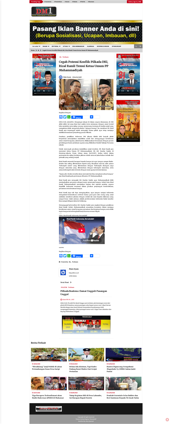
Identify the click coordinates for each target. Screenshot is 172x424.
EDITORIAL (55, 46)
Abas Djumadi (90, 421)
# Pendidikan (58, 1)
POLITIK (64, 287)
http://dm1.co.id (74, 273)
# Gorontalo (47, 1)
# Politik (82, 1)
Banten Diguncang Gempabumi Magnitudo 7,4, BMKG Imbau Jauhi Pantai (121, 369)
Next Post (64, 282)
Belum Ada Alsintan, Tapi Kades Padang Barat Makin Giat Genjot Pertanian (83, 369)
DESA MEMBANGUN (78, 46)
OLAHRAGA (90, 46)
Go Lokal (35, 46)
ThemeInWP (92, 419)
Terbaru (65, 57)
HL (60, 57)
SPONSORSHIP (116, 46)
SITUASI (65, 46)
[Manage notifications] (167, 419)
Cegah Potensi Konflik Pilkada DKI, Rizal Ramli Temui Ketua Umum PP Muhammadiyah (83, 66)
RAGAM (45, 46)
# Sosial (67, 1)
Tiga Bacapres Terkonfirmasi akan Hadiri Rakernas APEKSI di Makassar (48, 396)
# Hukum (74, 1)
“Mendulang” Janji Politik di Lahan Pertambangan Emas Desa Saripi (47, 368)
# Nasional (91, 1)
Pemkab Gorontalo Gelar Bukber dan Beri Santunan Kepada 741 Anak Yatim (123, 396)
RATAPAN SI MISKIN (103, 46)
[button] (136, 46)
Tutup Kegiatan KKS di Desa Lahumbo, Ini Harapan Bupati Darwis (85, 396)
